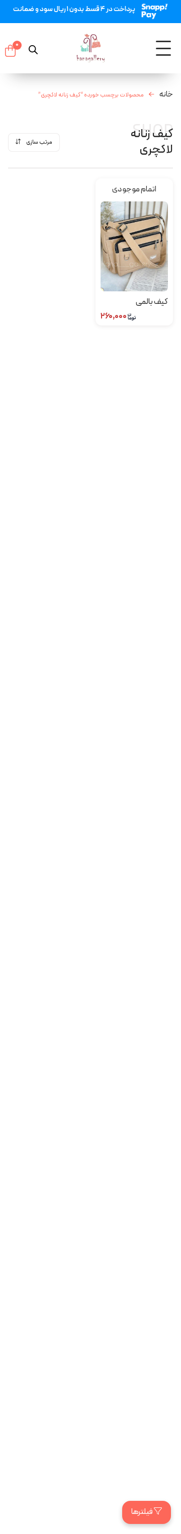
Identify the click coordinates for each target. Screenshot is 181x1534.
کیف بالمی (152, 301)
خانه (166, 94)
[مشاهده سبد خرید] (10, 51)
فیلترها (142, 1512)
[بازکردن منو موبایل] (163, 48)
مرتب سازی (38, 142)
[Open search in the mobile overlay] (33, 48)
